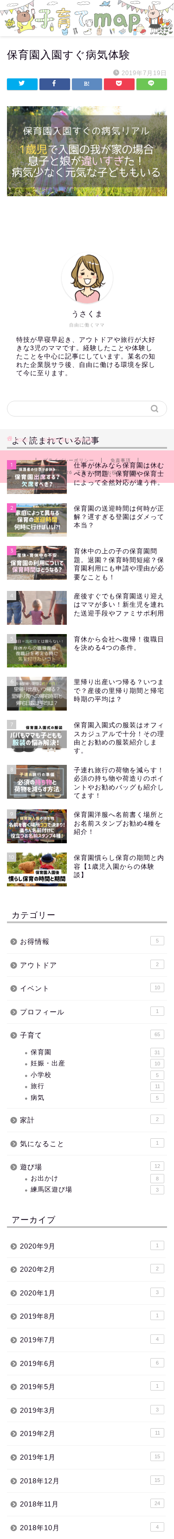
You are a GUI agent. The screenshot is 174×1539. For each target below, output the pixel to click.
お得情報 (89, 941)
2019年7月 (89, 1340)
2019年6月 (89, 1363)
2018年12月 (90, 1481)
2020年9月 (89, 1246)
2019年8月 (89, 1316)
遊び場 (90, 1167)
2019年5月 (89, 1387)
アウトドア (89, 965)
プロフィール (89, 1012)
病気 (95, 1097)
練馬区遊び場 (95, 1189)
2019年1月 (90, 1457)
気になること (89, 1144)
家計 (89, 1120)
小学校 (95, 1074)
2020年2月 (89, 1269)
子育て (90, 1035)
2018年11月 (90, 1504)
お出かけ (95, 1178)
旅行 (95, 1086)
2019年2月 (90, 1433)
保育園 (95, 1052)
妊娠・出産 (95, 1063)
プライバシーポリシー (68, 460)
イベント (90, 988)
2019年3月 (89, 1410)
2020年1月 (89, 1293)
